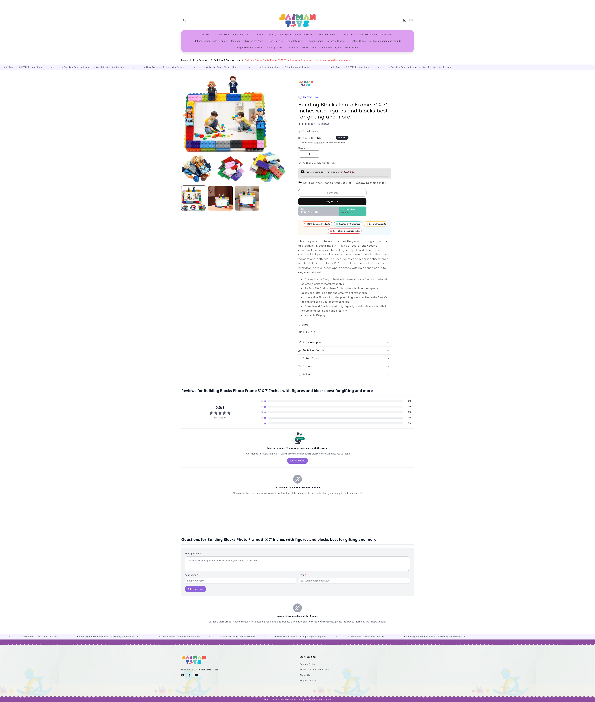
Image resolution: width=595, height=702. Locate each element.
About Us (305, 675)
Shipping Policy (308, 680)
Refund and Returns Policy (314, 669)
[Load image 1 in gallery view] (193, 198)
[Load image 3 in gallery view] (246, 198)
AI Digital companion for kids (319, 162)
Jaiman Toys (311, 97)
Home (184, 60)
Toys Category (201, 60)
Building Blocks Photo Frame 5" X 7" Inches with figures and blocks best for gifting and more (297, 60)
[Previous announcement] (182, 3)
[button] (184, 20)
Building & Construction (227, 60)
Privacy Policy (307, 664)
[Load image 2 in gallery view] (220, 198)
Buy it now (332, 201)
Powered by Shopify (294, 700)
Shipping (318, 142)
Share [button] (305, 324)
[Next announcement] (412, 3)
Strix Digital (325, 700)
